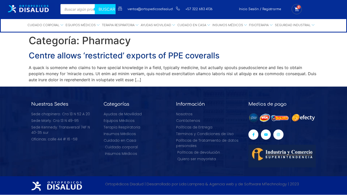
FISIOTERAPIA (259, 25)
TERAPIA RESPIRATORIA (118, 25)
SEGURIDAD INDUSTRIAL (293, 25)
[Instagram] (278, 134)
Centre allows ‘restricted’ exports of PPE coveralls (124, 55)
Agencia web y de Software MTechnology (248, 184)
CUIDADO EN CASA (191, 25)
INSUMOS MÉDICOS (227, 25)
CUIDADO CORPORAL (43, 25)
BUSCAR (107, 9)
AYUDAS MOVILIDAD (156, 25)
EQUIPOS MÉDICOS (81, 25)
